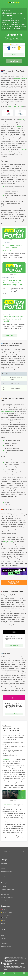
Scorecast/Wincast (5, 899)
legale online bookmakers (8, 411)
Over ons (3, 933)
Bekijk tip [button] (14, 54)
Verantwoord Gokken (6, 946)
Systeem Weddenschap (6, 871)
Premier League (6, 915)
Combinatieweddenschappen (8, 889)
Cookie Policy (4, 943)
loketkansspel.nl (8, 961)
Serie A (4, 923)
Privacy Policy (4, 941)
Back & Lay (3, 886)
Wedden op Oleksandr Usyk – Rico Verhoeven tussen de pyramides (13, 319)
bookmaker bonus (8, 541)
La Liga (4, 920)
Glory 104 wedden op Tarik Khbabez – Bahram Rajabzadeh (12, 248)
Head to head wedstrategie (7, 897)
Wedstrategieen (5, 863)
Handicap (3, 868)
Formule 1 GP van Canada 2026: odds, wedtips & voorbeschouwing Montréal (12, 282)
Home (4, 975)
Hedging (3, 874)
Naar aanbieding (14, 645)
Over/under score (5, 894)
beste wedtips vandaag (20, 78)
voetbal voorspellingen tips (15, 106)
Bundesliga (5, 917)
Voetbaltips (14, 975)
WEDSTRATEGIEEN (7, 804)
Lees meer (9, 335)
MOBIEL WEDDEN (7, 759)
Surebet (3, 866)
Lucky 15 (3, 876)
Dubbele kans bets (5, 891)
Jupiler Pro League (7, 912)
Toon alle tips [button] (14, 61)
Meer (24, 975)
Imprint (2, 935)
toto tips (19, 126)
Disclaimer (3, 938)
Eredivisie (4, 909)
